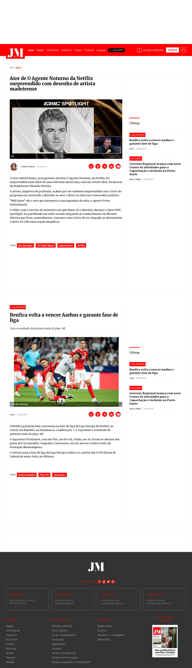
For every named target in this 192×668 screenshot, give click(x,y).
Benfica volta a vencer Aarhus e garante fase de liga (151, 141)
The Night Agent (45, 245)
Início (18, 67)
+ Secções (101, 50)
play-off (44, 475)
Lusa (131, 149)
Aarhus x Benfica (26, 475)
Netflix (81, 245)
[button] (183, 50)
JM (11, 67)
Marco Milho (135, 179)
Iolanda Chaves (28, 166)
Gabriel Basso (66, 245)
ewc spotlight (25, 245)
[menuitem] (31, 50)
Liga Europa (60, 475)
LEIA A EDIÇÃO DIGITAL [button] (165, 619)
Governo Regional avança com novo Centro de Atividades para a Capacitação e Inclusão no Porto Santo (155, 169)
